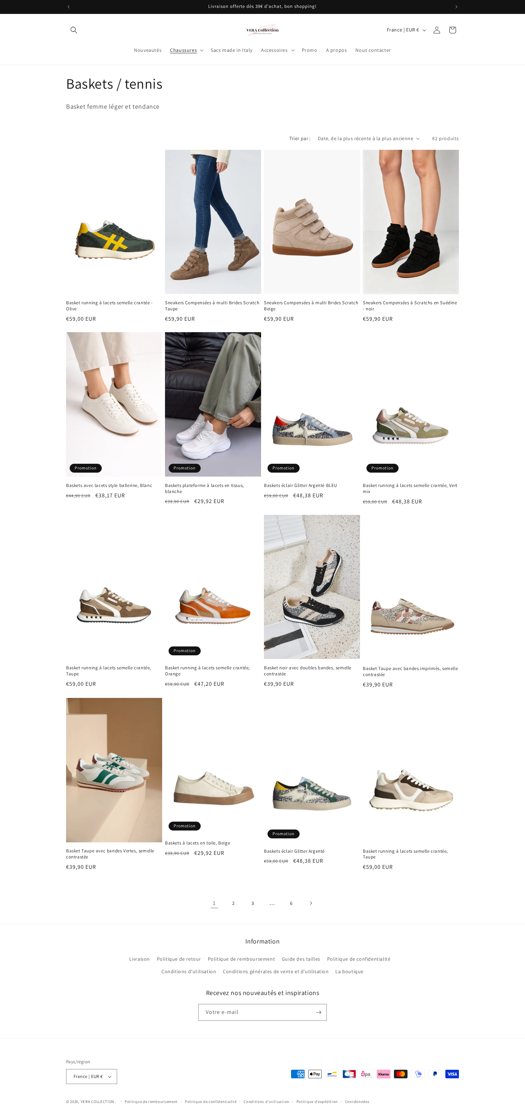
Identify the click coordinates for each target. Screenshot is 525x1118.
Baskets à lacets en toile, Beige (197, 843)
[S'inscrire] (318, 1012)
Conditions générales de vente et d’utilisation (276, 971)
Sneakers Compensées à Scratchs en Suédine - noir (410, 306)
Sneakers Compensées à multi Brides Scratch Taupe (212, 306)
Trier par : (299, 138)
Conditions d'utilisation (188, 971)
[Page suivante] (311, 903)
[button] (74, 30)
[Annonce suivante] (456, 7)
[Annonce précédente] (68, 7)
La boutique (349, 971)
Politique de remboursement (241, 959)
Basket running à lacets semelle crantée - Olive (109, 306)
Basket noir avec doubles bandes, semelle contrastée (307, 671)
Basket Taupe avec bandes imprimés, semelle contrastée (410, 672)
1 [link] (214, 903)
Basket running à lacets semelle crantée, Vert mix (410, 488)
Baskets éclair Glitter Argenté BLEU (300, 485)
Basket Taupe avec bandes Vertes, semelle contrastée (110, 854)
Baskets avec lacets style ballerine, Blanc (109, 485)
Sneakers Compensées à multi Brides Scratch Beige (311, 306)
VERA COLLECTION (98, 1101)
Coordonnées (357, 1101)
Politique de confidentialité (359, 959)
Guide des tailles (301, 959)
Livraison (139, 959)
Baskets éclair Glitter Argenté (294, 851)
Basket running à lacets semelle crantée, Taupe (108, 671)
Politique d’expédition (317, 1101)
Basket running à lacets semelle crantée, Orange (207, 671)
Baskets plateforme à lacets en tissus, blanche (204, 488)
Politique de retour (179, 959)
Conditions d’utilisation (266, 1101)
